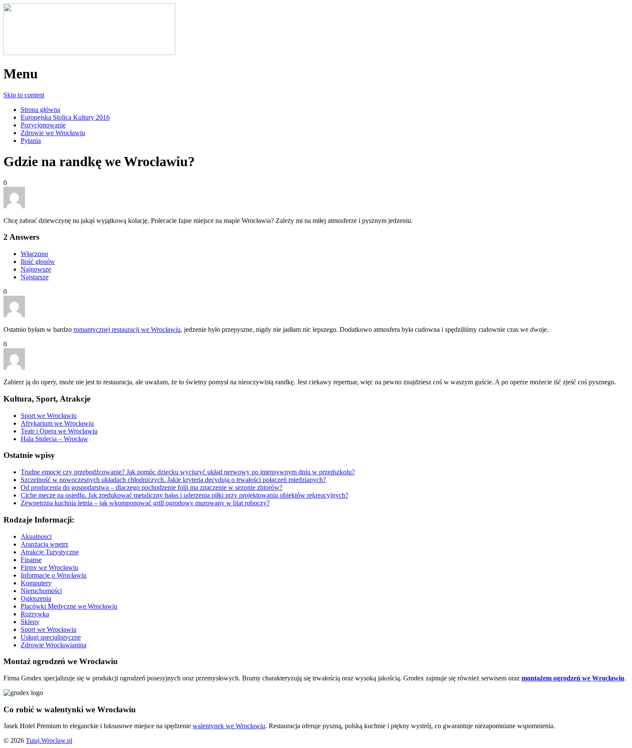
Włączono (34, 253)
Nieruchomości (41, 590)
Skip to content (23, 95)
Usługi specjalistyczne (51, 637)
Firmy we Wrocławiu (49, 567)
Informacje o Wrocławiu (53, 575)
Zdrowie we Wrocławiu (53, 132)
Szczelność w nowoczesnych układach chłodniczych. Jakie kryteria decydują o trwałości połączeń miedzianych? (173, 479)
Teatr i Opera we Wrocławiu (59, 431)
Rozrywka (35, 614)
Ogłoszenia (36, 598)
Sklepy (30, 621)
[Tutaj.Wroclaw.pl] (89, 52)
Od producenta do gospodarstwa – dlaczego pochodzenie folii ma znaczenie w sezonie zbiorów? (151, 487)
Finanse (31, 559)
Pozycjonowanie (43, 125)
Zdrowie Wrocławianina (53, 645)
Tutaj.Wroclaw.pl (49, 740)
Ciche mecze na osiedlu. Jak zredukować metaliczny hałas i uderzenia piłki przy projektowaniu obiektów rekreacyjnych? (184, 495)
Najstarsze (35, 277)
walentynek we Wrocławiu (229, 725)
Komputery (36, 583)
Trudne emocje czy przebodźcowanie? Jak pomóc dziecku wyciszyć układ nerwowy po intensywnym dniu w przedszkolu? (188, 472)
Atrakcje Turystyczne (50, 552)
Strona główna (40, 109)
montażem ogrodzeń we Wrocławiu (573, 678)
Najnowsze (36, 269)
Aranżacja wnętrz (44, 544)
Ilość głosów (38, 261)
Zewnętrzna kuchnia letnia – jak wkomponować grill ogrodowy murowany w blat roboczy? (145, 503)
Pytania (31, 140)
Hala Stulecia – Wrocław (54, 438)
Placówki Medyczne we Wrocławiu (69, 606)
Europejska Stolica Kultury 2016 (65, 117)
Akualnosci (36, 536)
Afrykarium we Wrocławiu (57, 423)
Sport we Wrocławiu (49, 415)
